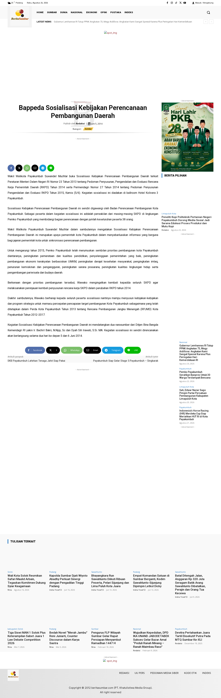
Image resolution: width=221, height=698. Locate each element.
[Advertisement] (110, 67)
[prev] (206, 22)
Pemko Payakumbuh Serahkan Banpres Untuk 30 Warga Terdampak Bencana (194, 375)
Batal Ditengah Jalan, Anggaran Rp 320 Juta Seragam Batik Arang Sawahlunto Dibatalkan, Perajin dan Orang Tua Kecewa (190, 584)
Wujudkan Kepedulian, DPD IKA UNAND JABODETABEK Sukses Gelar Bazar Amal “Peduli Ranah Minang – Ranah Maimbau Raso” (151, 639)
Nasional (183, 342)
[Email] (34, 168)
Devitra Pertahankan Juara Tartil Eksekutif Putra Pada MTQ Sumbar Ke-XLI (192, 636)
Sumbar (88, 129)
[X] (180, 3)
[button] (208, 12)
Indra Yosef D (55, 590)
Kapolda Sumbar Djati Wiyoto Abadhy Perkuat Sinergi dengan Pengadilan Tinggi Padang (68, 581)
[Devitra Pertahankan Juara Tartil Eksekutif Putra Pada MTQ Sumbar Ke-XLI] (194, 615)
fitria (10, 590)
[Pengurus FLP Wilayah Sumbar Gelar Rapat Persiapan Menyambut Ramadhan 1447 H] (110, 615)
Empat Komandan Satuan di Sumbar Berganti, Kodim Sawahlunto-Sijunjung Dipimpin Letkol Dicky (151, 581)
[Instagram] (172, 3)
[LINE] (50, 168)
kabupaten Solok (15, 629)
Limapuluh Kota (169, 213)
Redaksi (80, 123)
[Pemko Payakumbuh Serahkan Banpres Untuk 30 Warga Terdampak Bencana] (169, 375)
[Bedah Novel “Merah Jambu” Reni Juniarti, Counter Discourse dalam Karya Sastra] (68, 615)
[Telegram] (42, 168)
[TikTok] (176, 3)
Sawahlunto (96, 572)
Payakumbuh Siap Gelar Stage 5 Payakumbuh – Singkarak (125, 360)
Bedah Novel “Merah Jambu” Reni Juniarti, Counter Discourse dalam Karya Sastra (68, 638)
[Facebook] (167, 3)
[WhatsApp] (26, 168)
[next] (211, 22)
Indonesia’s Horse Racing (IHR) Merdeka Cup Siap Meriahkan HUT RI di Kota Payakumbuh (194, 415)
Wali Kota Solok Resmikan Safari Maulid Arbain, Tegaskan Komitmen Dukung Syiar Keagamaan (27, 581)
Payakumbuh (185, 369)
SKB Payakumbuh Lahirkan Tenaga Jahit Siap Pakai (36, 360)
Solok (10, 572)
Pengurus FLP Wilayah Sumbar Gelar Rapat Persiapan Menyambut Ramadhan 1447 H (106, 638)
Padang (52, 572)
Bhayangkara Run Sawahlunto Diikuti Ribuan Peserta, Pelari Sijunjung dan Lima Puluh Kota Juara (110, 581)
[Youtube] (185, 3)
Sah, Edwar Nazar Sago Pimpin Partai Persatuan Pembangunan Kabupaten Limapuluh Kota (193, 394)
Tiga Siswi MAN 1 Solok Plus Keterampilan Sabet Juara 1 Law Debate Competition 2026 (27, 638)
